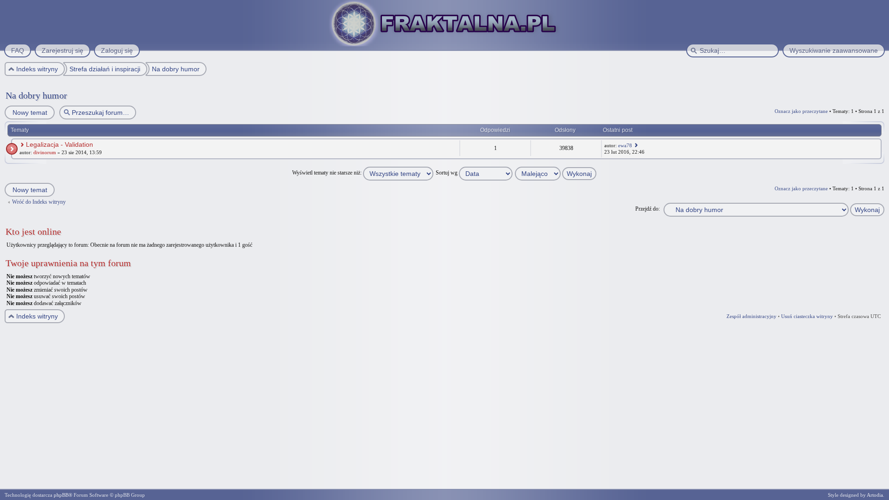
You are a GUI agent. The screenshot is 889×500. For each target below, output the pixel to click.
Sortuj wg (447, 172)
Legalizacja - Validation (59, 144)
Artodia (875, 495)
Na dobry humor (36, 95)
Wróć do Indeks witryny (39, 202)
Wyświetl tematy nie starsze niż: (327, 172)
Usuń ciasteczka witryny (807, 316)
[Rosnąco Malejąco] (556, 172)
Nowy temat (30, 112)
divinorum (44, 152)
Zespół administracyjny (751, 316)
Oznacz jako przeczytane (801, 111)
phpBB (61, 495)
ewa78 (625, 145)
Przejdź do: (647, 209)
